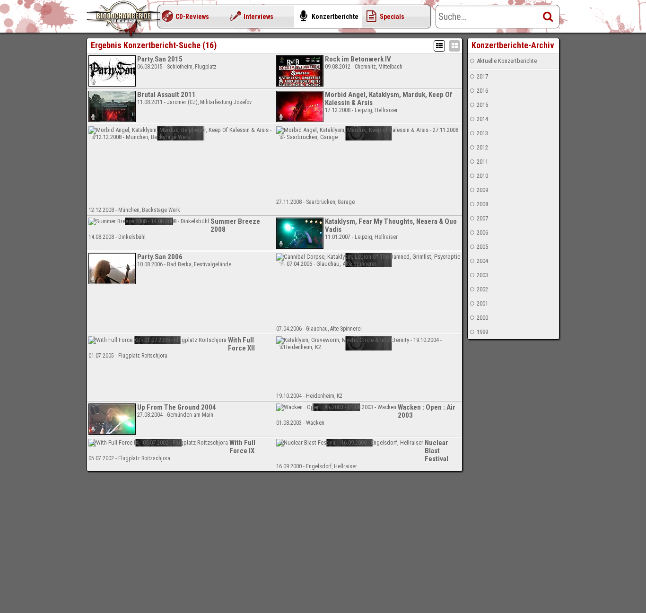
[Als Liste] (439, 46)
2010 (482, 175)
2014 (482, 119)
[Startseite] (124, 19)
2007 (482, 218)
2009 (482, 189)
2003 (482, 275)
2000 (482, 317)
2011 (482, 161)
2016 (482, 90)
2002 (482, 289)
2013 (482, 133)
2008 (482, 204)
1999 (482, 331)
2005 (482, 246)
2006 (482, 232)
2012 (482, 147)
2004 (482, 260)
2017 (482, 76)
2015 (482, 104)
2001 (482, 303)
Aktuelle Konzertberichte (507, 60)
